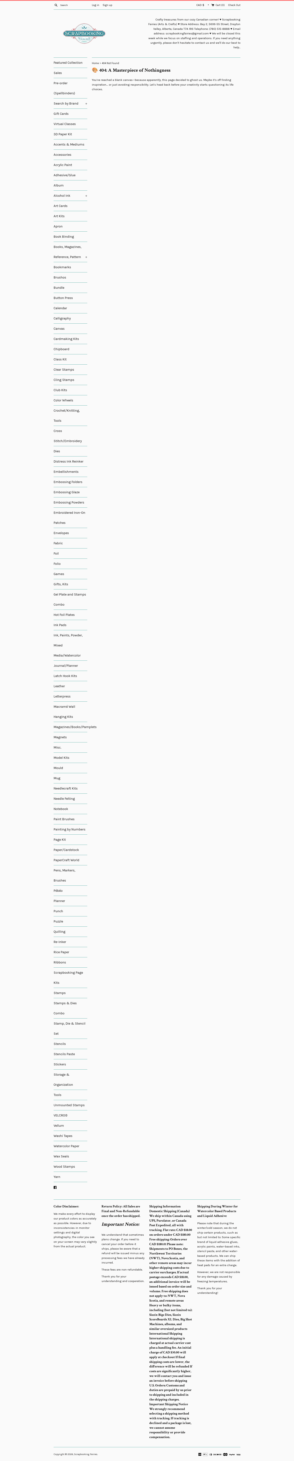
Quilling (59, 932)
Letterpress (62, 696)
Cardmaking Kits (66, 339)
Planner (59, 901)
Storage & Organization (63, 1080)
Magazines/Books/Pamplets (70, 727)
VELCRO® (61, 1115)
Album (59, 185)
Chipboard (61, 349)
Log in (95, 5)
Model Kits (61, 758)
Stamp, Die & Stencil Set (69, 1029)
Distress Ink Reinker (68, 461)
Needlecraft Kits (66, 788)
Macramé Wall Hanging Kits (64, 712)
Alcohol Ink (70, 196)
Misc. (57, 747)
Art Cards (61, 206)
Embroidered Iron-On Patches (69, 518)
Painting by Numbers (69, 829)
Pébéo (58, 891)
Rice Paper (61, 952)
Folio (57, 564)
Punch (58, 911)
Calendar (60, 308)
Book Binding (64, 237)
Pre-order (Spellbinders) (64, 88)
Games (59, 574)
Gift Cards (61, 114)
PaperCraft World (66, 860)
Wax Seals (61, 1156)
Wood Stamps (64, 1167)
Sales (58, 73)
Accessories (62, 155)
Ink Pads (60, 625)
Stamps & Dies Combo (65, 1008)
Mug (57, 778)
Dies (57, 451)
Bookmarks (62, 267)
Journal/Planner (66, 666)
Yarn (57, 1177)
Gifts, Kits (61, 584)
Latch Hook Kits (65, 676)
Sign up (107, 5)
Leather (59, 686)
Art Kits (59, 216)
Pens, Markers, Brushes (64, 875)
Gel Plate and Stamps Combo (70, 599)
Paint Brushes (64, 819)
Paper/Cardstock (66, 850)
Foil (56, 553)
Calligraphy (62, 318)
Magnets (60, 737)
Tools (57, 1095)
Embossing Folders (68, 482)
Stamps (60, 993)
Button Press (63, 298)
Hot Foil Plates (64, 615)
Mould (58, 768)
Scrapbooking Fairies (85, 1454)
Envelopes (61, 533)
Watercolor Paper (66, 1146)
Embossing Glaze (67, 492)
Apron (58, 226)
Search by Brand (70, 103)
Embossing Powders (69, 502)
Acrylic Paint (63, 165)
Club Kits (60, 390)
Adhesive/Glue (64, 175)
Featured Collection (68, 63)
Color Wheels (63, 400)
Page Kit (60, 840)
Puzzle (58, 921)
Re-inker (60, 942)
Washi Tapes (63, 1136)
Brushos (60, 277)
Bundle (59, 288)
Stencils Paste (64, 1054)
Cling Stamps (64, 380)
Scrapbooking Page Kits (68, 978)
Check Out (234, 5)
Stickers (60, 1064)
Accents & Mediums (69, 144)
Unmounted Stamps (69, 1105)
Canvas (59, 329)
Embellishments (66, 472)
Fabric (58, 543)
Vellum (59, 1126)
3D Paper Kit (63, 134)
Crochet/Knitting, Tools (67, 416)
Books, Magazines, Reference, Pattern (70, 252)
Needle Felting (64, 799)
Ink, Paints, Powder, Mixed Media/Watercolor (68, 645)
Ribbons (60, 962)
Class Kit (60, 359)
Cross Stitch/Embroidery (68, 436)
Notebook (61, 809)
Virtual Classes (65, 124)
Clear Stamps (64, 370)
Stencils (60, 1044)
